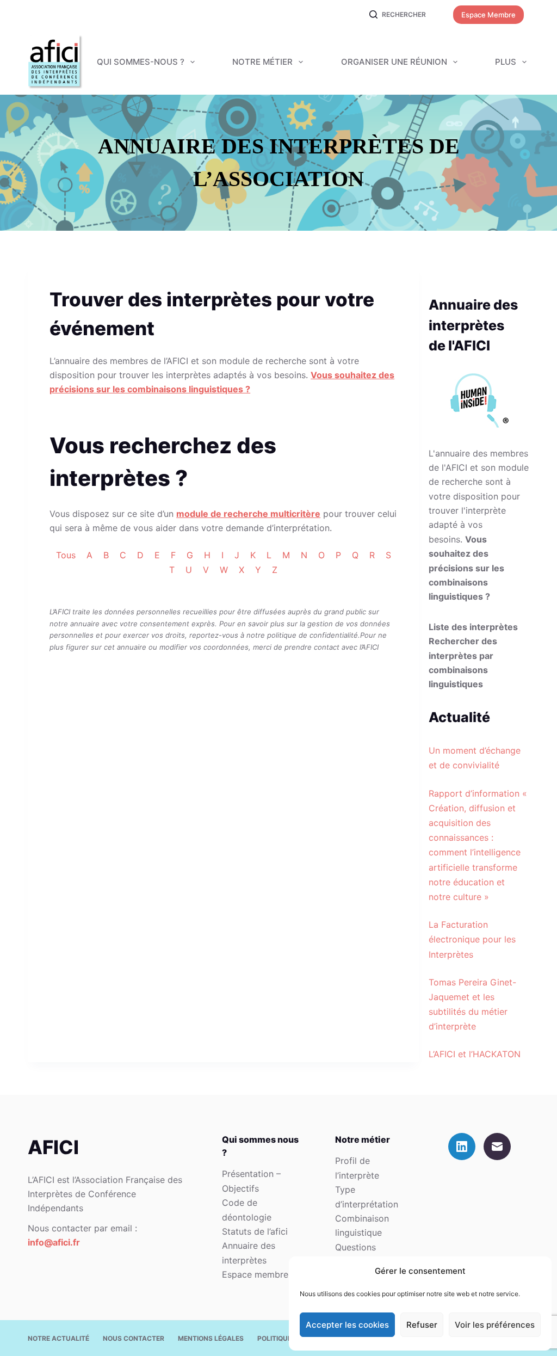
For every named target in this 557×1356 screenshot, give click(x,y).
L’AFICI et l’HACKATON (475, 1054)
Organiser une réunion (394, 62)
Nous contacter (133, 1338)
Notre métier (262, 62)
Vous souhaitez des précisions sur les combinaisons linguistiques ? (466, 568)
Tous (66, 555)
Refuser (421, 1325)
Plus (505, 62)
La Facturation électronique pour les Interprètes (472, 939)
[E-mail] (497, 1146)
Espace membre (255, 1274)
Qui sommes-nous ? (140, 62)
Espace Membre (488, 14)
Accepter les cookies (347, 1325)
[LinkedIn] (461, 1146)
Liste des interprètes (473, 626)
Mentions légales (211, 1338)
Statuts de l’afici (255, 1231)
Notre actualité (58, 1338)
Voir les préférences (495, 1325)
